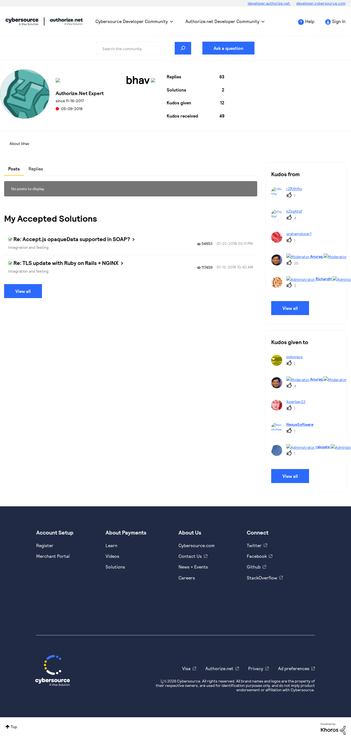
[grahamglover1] (293, 241)
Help (309, 21)
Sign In (339, 21)
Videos (112, 556)
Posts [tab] (14, 168)
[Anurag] (311, 263)
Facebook (257, 556)
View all (23, 291)
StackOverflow (262, 577)
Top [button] (14, 726)
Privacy (255, 668)
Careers (187, 577)
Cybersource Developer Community (21, 21)
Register (44, 545)
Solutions (115, 566)
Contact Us (190, 556)
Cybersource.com (197, 545)
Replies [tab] (36, 168)
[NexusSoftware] (294, 431)
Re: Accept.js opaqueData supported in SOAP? (71, 239)
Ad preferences (293, 668)
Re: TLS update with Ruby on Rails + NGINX (65, 262)
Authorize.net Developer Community (222, 21)
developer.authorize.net (269, 3)
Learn (111, 545)
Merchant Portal (53, 556)
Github (254, 566)
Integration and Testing (28, 247)
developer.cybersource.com (321, 3)
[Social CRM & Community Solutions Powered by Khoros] (333, 728)
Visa (186, 668)
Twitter (254, 545)
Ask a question (228, 48)
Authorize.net (219, 668)
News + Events (193, 566)
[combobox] (144, 48)
